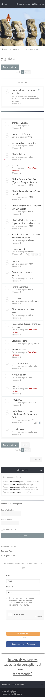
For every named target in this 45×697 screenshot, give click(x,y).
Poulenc (15, 261)
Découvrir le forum (8, 546)
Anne (30, 125)
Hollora (30, 157)
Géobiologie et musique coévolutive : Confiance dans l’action (24, 414)
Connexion (5, 503)
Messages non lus (8, 555)
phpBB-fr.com (16, 694)
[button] (28, 72)
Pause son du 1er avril (21, 134)
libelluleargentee (34, 301)
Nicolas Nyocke (33, 432)
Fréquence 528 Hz (20, 248)
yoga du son (9, 58)
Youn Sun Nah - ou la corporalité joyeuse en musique (26, 236)
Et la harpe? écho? (20, 340)
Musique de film (19, 374)
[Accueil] (9, 18)
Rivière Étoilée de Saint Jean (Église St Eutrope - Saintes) (24, 181)
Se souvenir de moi (11, 529)
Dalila (30, 377)
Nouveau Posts (7, 551)
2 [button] (25, 72)
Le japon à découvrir (21, 363)
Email (8, 575)
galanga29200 (33, 343)
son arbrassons (19, 429)
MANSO (31, 185)
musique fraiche (19, 349)
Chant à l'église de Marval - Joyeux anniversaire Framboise (26, 221)
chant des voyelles (20, 122)
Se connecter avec (23, 644)
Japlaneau (32, 96)
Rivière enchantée (20, 286)
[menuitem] (4, 4)
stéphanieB (32, 402)
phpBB (13, 691)
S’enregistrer (17, 503)
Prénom (9, 587)
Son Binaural (17, 298)
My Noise (16, 165)
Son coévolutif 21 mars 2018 (24, 142)
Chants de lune (18, 154)
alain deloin (32, 366)
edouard (31, 240)
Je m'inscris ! (23, 634)
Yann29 (31, 420)
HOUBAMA (17, 399)
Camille (15, 385)
